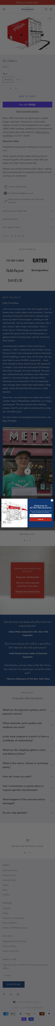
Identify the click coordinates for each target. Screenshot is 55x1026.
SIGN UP (40, 519)
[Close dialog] (52, 500)
